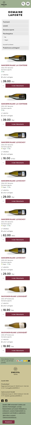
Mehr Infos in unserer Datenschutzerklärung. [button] (10, 416)
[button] (28, 4)
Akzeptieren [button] (8, 422)
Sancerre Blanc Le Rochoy (13, 142)
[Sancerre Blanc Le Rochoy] (15, 135)
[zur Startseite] (4, 3)
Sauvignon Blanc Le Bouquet (14, 296)
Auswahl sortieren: (8, 44)
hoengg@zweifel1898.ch (12, 388)
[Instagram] (6, 401)
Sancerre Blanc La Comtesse (14, 65)
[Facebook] (2, 401)
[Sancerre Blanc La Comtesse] (15, 58)
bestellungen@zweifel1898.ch (13, 396)
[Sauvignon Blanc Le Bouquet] (15, 289)
